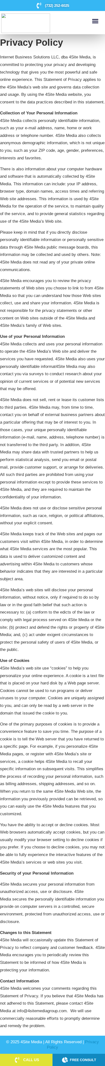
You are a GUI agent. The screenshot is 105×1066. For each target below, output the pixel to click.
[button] (95, 21)
